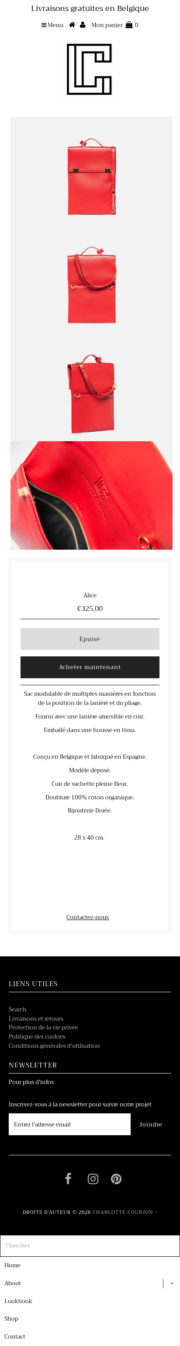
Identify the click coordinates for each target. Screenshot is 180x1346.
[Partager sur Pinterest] (104, 899)
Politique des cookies (37, 1037)
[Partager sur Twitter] (88, 899)
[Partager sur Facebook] (74, 899)
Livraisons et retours (36, 1019)
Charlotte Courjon (123, 1212)
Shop (11, 1319)
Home (12, 1265)
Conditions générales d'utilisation (54, 1046)
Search (18, 1009)
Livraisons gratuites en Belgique (90, 8)
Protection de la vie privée (43, 1027)
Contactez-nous (87, 917)
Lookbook (18, 1301)
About (12, 1283)
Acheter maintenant (90, 667)
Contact (14, 1337)
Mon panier (114, 25)
